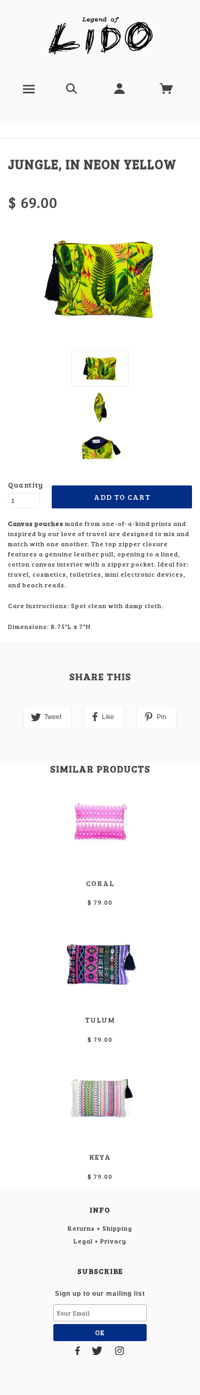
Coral (100, 883)
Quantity (24, 485)
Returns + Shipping (100, 1228)
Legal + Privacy (100, 1241)
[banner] (99, 36)
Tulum (100, 1020)
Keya (100, 1157)
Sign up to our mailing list (100, 1293)
